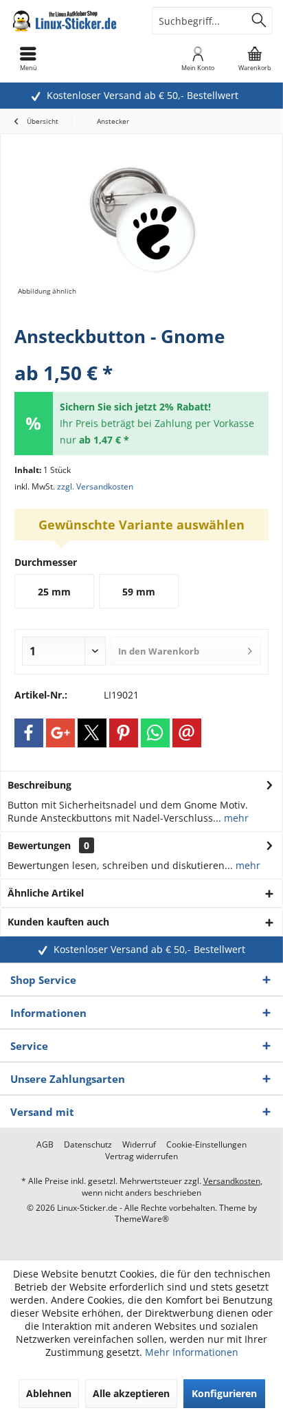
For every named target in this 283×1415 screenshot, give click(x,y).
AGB (45, 1144)
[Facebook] (28, 733)
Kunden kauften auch (58, 921)
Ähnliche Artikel (46, 892)
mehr (235, 817)
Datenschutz (88, 1144)
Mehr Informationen (191, 1352)
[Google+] (60, 733)
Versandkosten (231, 1181)
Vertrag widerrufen (141, 1156)
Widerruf (139, 1144)
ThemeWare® (142, 1219)
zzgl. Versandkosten (95, 486)
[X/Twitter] (92, 733)
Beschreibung (39, 784)
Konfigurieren (224, 1393)
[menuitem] (255, 58)
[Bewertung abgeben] (141, 354)
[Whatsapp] (155, 733)
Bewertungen (39, 845)
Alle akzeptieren (131, 1393)
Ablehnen (48, 1393)
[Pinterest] (123, 733)
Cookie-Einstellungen (206, 1144)
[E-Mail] (186, 733)
